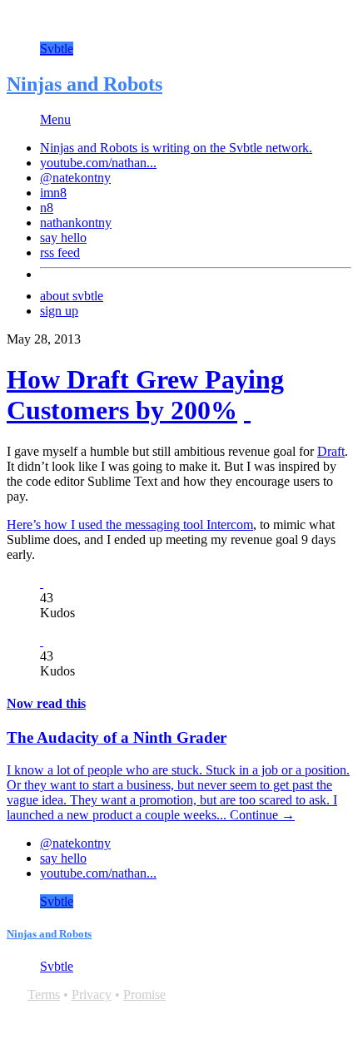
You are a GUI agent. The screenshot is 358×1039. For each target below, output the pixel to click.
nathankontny (76, 222)
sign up (59, 311)
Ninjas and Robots (84, 84)
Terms (43, 994)
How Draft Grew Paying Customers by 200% (145, 394)
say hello (63, 237)
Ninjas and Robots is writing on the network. (176, 148)
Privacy (92, 994)
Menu (55, 119)
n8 (46, 207)
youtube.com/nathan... (98, 163)
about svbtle (71, 296)
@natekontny (75, 178)
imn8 (53, 193)
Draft (331, 451)
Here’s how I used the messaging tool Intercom (130, 524)
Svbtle (56, 49)
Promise (144, 994)
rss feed (60, 252)
